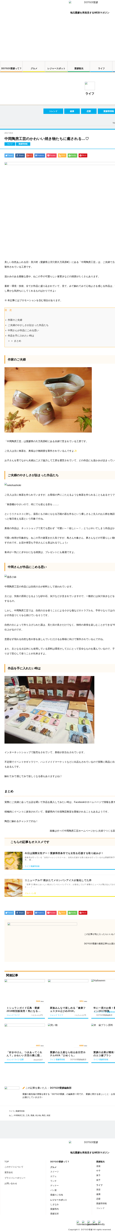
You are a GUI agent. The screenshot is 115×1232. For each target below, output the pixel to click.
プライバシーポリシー (14, 1178)
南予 (98, 1180)
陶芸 (44, 1115)
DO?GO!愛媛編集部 (60, 1088)
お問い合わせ (10, 1183)
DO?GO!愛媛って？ (11, 68)
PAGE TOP (108, 1226)
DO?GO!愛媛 (87, 1230)
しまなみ (54, 1204)
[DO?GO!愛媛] (90, 5)
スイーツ (54, 1171)
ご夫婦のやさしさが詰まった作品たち (28, 325)
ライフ (101, 68)
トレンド (53, 111)
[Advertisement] (57, 38)
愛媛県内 (54, 1209)
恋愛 (89, 111)
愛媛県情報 (20, 1111)
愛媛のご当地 (56, 1195)
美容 (98, 1189)
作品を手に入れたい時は (21, 335)
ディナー (54, 1185)
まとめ (17, 341)
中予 (98, 1171)
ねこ (11, 1115)
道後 (98, 1166)
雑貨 (48, 1115)
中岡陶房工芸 (19, 1115)
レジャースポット (56, 68)
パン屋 (53, 1190)
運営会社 (8, 1172)
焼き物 (38, 1115)
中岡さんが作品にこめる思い (23, 330)
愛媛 (32, 1115)
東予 (98, 1175)
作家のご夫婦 (15, 320)
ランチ (53, 1181)
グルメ (34, 68)
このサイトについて (13, 1167)
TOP (6, 1161)
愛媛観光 (78, 68)
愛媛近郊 (54, 1213)
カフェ (53, 1176)
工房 (27, 1115)
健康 (72, 111)
